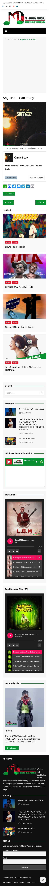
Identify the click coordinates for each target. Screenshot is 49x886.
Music (8, 242)
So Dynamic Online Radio (33, 3)
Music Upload (19, 882)
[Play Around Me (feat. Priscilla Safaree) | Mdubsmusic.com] (10, 635)
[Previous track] (9, 551)
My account (7, 3)
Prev (9, 203)
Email (5, 858)
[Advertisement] (24, 66)
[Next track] (13, 551)
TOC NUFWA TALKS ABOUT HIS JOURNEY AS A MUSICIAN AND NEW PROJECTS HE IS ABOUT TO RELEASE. (31, 424)
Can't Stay (9, 194)
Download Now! (11, 178)
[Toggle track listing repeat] (17, 551)
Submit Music (18, 3)
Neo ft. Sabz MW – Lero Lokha (31, 409)
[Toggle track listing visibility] (39, 551)
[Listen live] (9, 461)
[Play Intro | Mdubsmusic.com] (10, 541)
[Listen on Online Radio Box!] (41, 461)
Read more (11, 748)
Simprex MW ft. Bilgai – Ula (19, 287)
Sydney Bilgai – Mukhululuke (19, 327)
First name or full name (11, 850)
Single (15, 242)
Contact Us (31, 882)
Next (39, 203)
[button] (39, 557)
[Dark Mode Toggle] (43, 880)
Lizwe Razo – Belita (15, 247)
